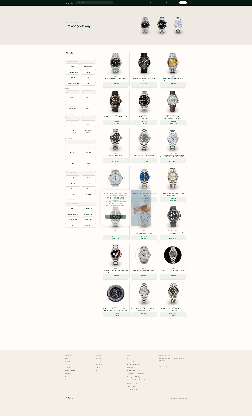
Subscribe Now (115, 216)
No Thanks (115, 221)
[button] (115, 198)
